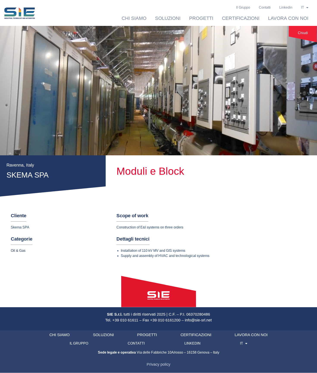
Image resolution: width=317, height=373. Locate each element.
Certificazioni (240, 18)
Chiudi (303, 33)
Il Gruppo (243, 7)
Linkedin (285, 7)
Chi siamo (134, 18)
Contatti (265, 7)
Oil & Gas (18, 250)
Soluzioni (167, 18)
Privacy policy (158, 364)
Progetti (201, 18)
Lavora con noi (288, 18)
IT (302, 7)
